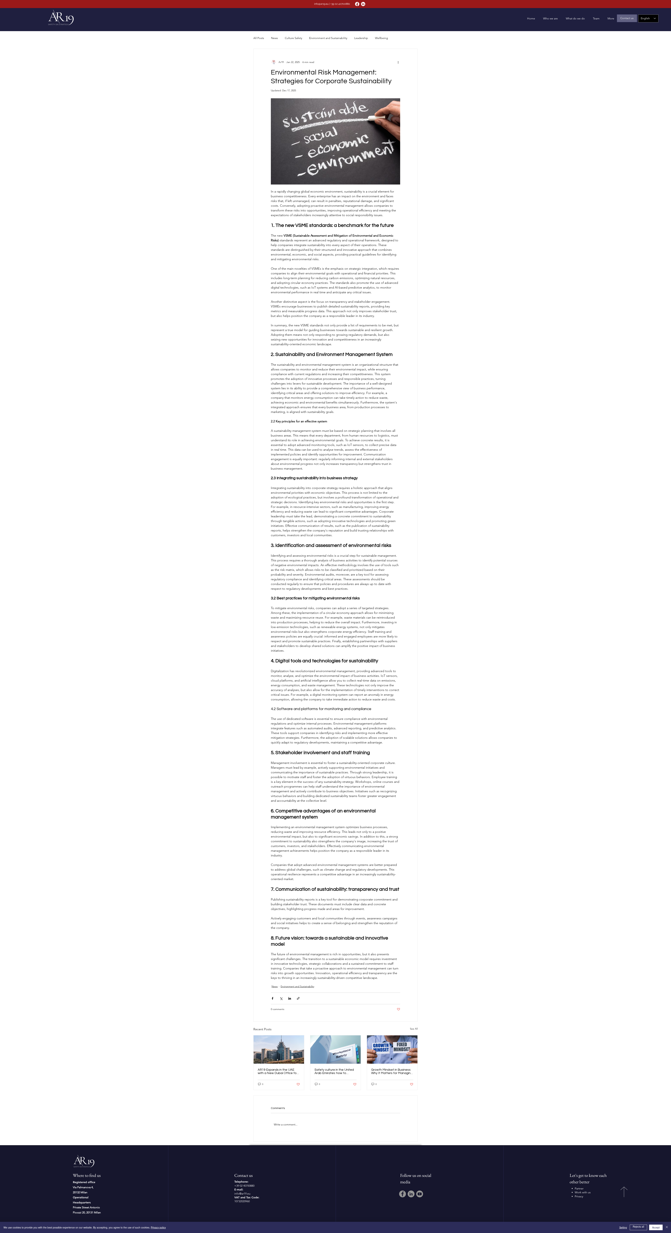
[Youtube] (419, 1194)
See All (414, 1028)
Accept (656, 1227)
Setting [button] (623, 1227)
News (274, 38)
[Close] (667, 1227)
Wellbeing (381, 38)
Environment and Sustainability (328, 38)
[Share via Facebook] (272, 998)
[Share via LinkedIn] (289, 998)
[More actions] (398, 62)
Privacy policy (158, 1227)
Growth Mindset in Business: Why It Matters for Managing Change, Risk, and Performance (391, 1071)
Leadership (361, 38)
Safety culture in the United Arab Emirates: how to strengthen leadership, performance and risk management (334, 1071)
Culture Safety (293, 38)
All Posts (258, 38)
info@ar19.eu (321, 3)
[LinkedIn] (363, 4)
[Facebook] (357, 4)
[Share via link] (298, 998)
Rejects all (638, 1226)
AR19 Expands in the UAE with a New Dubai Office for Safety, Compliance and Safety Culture (278, 1071)
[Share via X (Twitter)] (281, 998)
